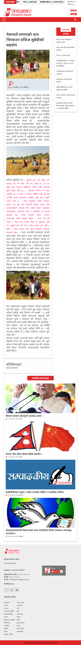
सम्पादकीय (20, 631)
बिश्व (18, 620)
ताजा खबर (65, 29)
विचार (18, 626)
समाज (6, 631)
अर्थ (18, 608)
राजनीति (6, 626)
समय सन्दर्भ (20, 628)
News (6, 605)
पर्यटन (6, 617)
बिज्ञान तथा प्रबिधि (9, 620)
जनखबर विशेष (8, 614)
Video (6, 608)
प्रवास (18, 617)
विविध (6, 628)
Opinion (20, 605)
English (6, 602)
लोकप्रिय (66, 34)
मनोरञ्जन (7, 623)
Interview (20, 602)
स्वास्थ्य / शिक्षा (8, 634)
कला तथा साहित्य (9, 611)
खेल (18, 611)
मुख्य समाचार (21, 623)
